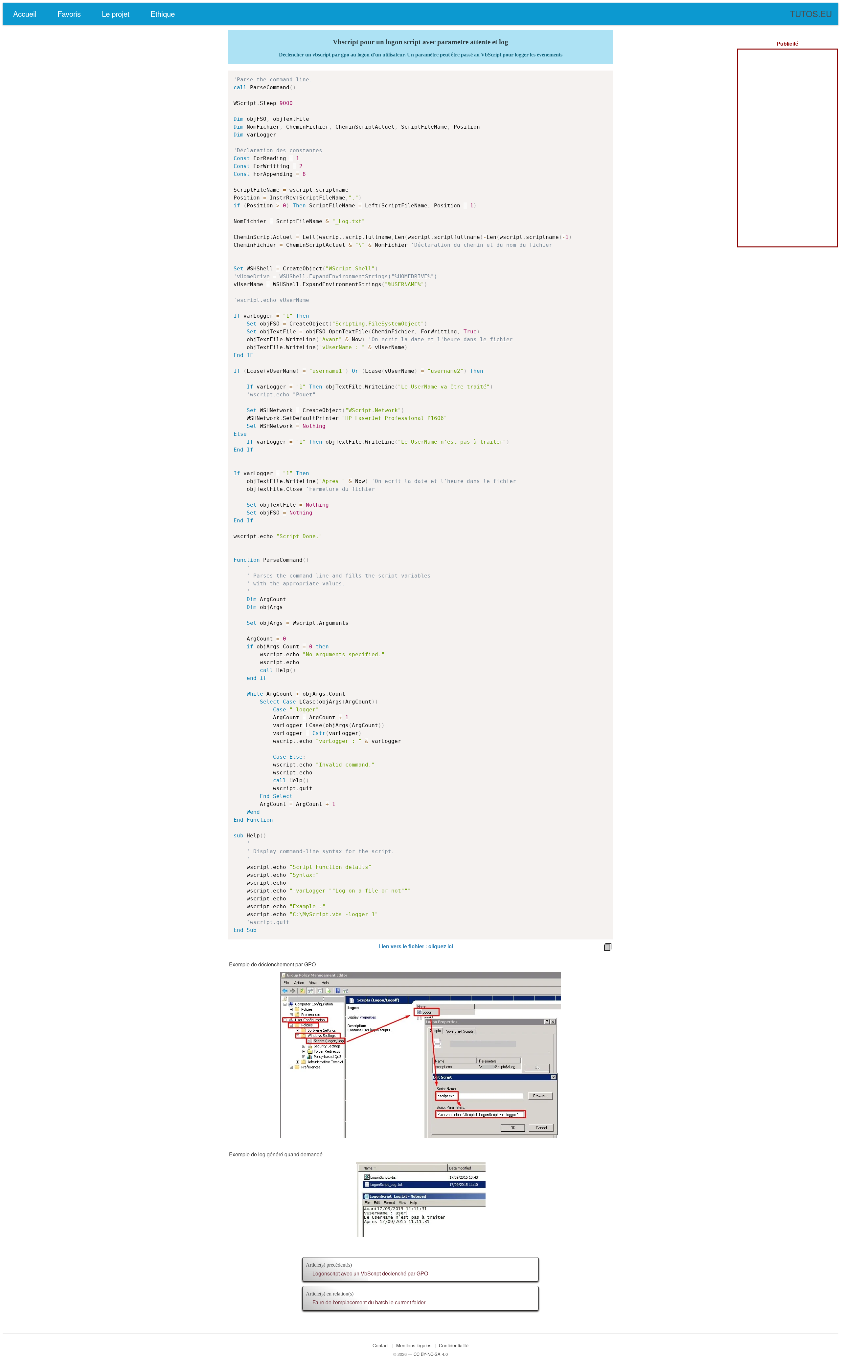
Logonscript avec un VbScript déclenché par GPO (370, 1273)
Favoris (69, 13)
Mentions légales (413, 1345)
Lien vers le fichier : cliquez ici (415, 946)
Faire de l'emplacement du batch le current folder (368, 1302)
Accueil (24, 13)
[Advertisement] (787, 148)
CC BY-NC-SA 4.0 (431, 1354)
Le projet (115, 13)
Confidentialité (453, 1345)
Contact (381, 1345)
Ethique (162, 13)
